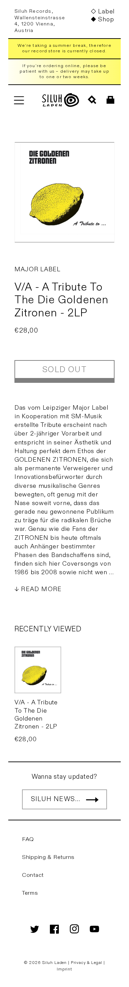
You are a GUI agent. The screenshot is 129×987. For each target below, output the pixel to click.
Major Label (37, 269)
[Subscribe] (92, 799)
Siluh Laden (54, 962)
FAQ (28, 839)
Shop (106, 19)
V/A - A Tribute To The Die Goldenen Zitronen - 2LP (35, 715)
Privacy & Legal (87, 962)
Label (106, 11)
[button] (19, 100)
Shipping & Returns (48, 857)
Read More (41, 589)
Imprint (64, 969)
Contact (33, 875)
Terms (30, 893)
